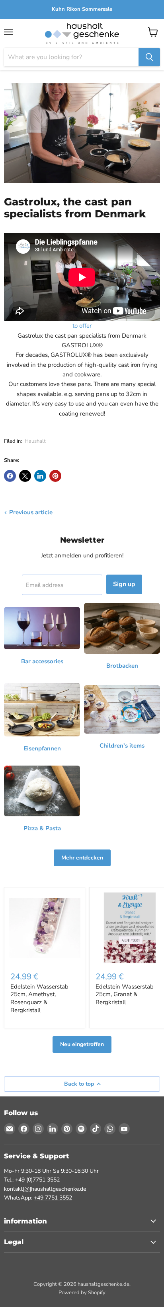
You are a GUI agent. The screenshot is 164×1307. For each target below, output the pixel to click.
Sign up (124, 584)
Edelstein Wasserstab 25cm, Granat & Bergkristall (125, 994)
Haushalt (35, 441)
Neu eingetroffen (82, 1044)
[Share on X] (25, 476)
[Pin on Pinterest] (55, 476)
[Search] (149, 57)
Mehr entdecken (82, 857)
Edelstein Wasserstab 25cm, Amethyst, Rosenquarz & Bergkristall (39, 998)
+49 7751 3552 (53, 1198)
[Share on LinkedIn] (40, 476)
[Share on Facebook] (10, 476)
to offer (82, 326)
